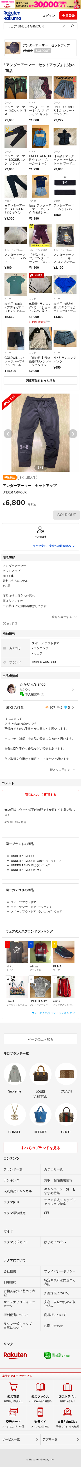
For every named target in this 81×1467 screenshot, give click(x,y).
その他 (32, 200)
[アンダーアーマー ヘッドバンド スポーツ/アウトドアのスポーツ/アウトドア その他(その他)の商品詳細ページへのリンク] (65, 186)
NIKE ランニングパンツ (65, 359)
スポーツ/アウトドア (45, 643)
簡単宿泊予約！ (67, 1399)
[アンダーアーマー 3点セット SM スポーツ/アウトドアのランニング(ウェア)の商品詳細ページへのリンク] (15, 87)
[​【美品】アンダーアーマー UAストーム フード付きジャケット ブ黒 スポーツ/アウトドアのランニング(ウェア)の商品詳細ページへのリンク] (65, 136)
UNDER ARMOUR (15, 492)
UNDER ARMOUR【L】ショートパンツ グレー (64, 110)
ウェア (7, 102)
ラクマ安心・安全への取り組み (52, 546)
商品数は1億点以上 (13, 1399)
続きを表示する (62, 617)
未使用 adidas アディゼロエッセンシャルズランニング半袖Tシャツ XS (15, 310)
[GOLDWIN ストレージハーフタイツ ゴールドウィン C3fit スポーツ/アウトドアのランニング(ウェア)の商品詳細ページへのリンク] (15, 338)
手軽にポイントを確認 (67, 1424)
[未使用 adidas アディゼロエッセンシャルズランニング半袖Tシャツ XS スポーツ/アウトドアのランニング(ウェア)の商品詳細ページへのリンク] (15, 284)
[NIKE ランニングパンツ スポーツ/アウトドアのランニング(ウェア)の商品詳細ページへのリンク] (65, 338)
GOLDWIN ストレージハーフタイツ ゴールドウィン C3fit (15, 362)
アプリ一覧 (50, 1439)
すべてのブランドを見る (40, 1147)
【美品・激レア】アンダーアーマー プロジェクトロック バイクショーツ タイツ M (40, 263)
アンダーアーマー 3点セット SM (15, 110)
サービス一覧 (11, 1439)
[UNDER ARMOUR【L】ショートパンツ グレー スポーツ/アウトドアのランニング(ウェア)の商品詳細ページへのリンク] (65, 87)
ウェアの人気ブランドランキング (52, 1013)
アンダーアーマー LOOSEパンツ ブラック (14, 159)
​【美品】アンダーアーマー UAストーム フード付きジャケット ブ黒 (65, 163)
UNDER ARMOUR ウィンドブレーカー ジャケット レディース (40, 161)
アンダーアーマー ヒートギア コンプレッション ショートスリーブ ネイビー (65, 263)
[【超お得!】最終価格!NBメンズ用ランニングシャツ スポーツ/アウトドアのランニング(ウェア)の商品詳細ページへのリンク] (40, 338)
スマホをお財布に (40, 1424)
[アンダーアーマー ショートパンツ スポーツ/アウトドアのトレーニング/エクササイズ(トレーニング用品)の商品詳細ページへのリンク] (15, 235)
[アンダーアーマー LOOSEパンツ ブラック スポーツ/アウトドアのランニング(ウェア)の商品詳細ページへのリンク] (15, 136)
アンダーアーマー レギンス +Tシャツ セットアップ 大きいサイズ (40, 114)
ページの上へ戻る (40, 1039)
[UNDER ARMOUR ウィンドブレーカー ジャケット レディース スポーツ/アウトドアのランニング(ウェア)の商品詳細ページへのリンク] (40, 136)
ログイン (48, 15)
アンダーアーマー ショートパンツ (15, 258)
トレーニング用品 (13, 250)
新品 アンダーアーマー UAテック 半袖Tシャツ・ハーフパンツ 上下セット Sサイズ (40, 214)
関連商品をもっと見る (40, 380)
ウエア (7, 200)
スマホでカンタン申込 (13, 1424)
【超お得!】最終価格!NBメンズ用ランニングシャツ (40, 362)
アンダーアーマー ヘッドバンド (65, 207)
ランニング (41, 648)
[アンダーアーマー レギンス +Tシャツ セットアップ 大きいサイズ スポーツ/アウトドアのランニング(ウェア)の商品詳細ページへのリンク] (40, 87)
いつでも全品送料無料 (40, 1399)
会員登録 (68, 15)
